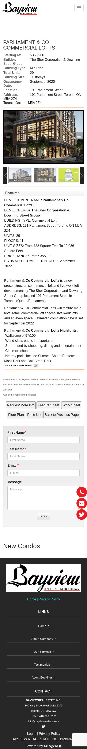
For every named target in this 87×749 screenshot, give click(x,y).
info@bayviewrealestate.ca (43, 721)
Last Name (15, 449)
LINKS (43, 612)
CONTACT (43, 691)
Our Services (42, 651)
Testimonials (42, 664)
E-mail (12, 465)
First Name (16, 432)
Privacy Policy (49, 599)
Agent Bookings (42, 677)
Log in (31, 733)
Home (31, 599)
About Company (42, 638)
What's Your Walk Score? (19, 365)
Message (14, 482)
